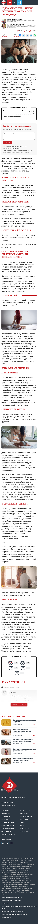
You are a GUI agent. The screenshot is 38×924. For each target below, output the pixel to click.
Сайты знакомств (7, 825)
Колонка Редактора (8, 834)
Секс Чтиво (24, 819)
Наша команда (6, 917)
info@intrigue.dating (7, 802)
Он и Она (4, 819)
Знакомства (5, 813)
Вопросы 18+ (24, 828)
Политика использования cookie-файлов (14, 914)
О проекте (4, 903)
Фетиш (22, 822)
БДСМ (22, 825)
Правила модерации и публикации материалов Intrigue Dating (19, 907)
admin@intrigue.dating (8, 805)
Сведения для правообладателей (12, 911)
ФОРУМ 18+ (24, 831)
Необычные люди (7, 828)
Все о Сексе (24, 813)
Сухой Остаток (25, 810)
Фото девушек (6, 831)
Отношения (5, 810)
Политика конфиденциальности (11, 897)
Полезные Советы (7, 822)
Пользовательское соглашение (11, 900)
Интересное (5, 816)
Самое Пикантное (26, 816)
